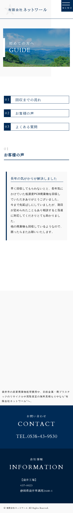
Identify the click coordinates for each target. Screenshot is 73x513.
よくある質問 (21, 126)
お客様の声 (19, 113)
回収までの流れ (23, 99)
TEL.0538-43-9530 (36, 436)
